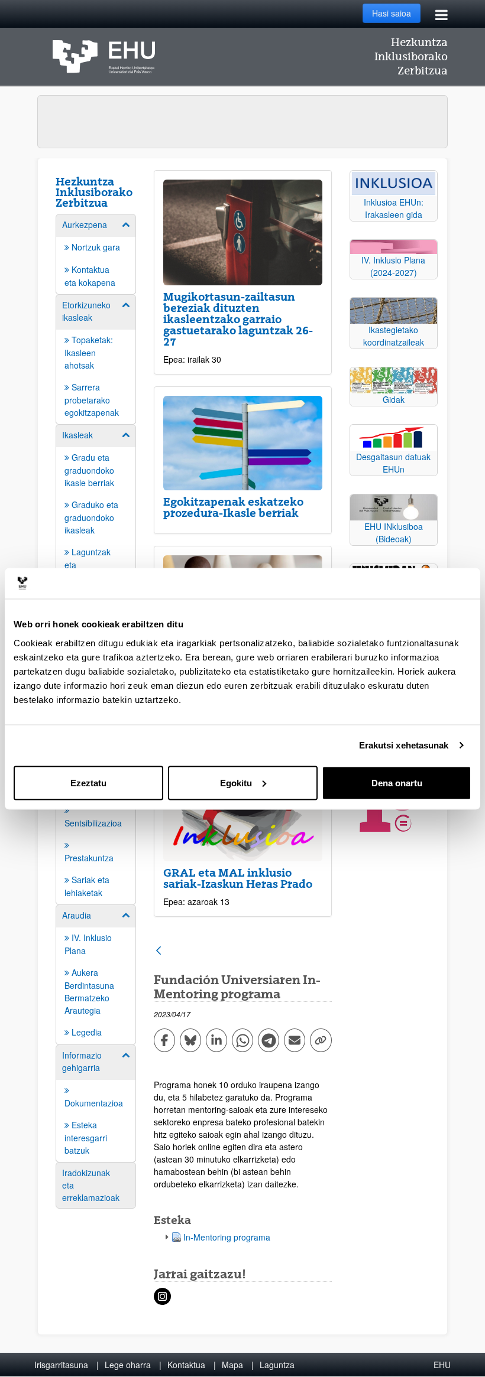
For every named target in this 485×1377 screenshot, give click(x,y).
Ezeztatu (88, 782)
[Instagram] (162, 1296)
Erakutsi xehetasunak (404, 745)
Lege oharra (128, 1365)
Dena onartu (396, 782)
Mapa (232, 1365)
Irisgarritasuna (61, 1365)
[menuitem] (96, 253)
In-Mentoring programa (226, 1237)
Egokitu (236, 782)
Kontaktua (186, 1365)
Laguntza (277, 1365)
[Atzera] (158, 951)
